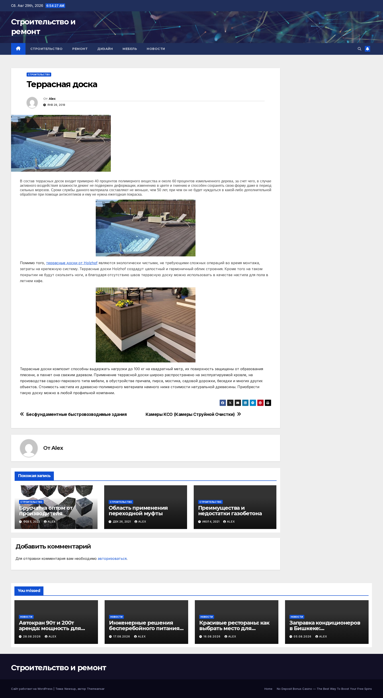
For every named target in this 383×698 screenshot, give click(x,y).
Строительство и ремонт (58, 667)
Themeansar (96, 688)
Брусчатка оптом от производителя (45, 511)
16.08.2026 (212, 636)
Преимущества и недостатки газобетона (230, 511)
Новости (156, 49)
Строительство (46, 49)
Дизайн (105, 49)
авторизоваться (112, 558)
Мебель (130, 49)
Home (268, 688)
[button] (359, 49)
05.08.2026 (303, 636)
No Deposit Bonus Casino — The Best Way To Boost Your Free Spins (324, 688)
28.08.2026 (32, 636)
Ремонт (80, 49)
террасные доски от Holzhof (72, 263)
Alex (52, 99)
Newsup (70, 688)
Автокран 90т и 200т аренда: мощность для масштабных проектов (50, 628)
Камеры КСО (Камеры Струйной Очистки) (190, 414)
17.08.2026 (122, 636)
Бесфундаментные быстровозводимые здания (76, 414)
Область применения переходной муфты (138, 511)
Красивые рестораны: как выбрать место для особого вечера (234, 628)
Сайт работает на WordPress (32, 688)
